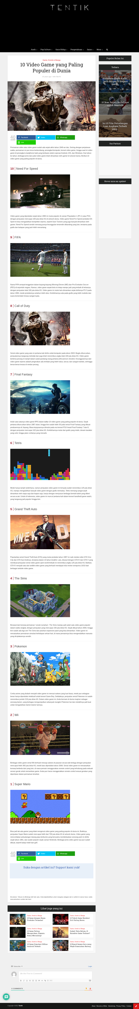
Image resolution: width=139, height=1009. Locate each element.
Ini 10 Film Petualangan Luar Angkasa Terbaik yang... (115, 126)
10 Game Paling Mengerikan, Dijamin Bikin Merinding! (36, 933)
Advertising (111, 1006)
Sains (89, 49)
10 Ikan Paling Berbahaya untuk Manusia (115, 104)
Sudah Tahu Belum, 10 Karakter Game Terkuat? (80, 932)
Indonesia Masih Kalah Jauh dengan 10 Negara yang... (115, 81)
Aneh (33, 49)
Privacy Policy (120, 1006)
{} (48, 980)
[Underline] (26, 980)
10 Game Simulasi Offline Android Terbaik (37, 945)
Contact (129, 1006)
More (99, 49)
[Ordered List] (33, 980)
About (93, 1006)
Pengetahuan (76, 49)
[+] (51, 980)
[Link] (45, 980)
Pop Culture (46, 49)
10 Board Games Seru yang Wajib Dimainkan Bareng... (81, 945)
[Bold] (20, 980)
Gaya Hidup (60, 49)
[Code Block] (42, 980)
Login (90, 966)
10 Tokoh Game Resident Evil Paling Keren (80, 919)
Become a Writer (102, 1006)
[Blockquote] (39, 980)
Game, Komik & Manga (51, 60)
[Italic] (23, 980)
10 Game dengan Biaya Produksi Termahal (36, 919)
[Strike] (29, 980)
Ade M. (58, 76)
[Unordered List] (36, 980)
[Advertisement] (69, 30)
